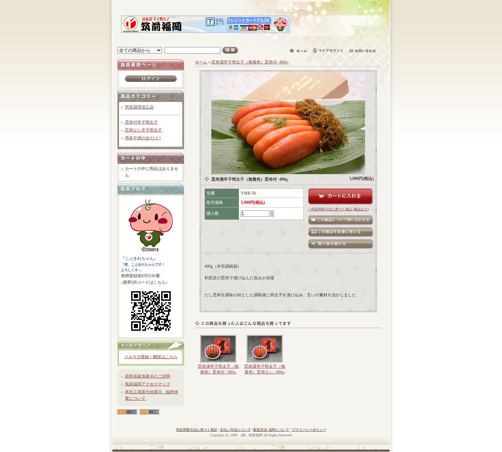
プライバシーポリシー (309, 430)
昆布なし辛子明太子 (143, 130)
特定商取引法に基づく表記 (196, 430)
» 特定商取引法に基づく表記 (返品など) (338, 209)
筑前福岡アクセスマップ (147, 384)
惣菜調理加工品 (139, 107)
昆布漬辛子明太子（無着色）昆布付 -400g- (250, 62)
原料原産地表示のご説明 (147, 376)
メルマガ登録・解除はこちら (151, 356)
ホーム (201, 62)
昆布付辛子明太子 (141, 122)
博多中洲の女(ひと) (143, 138)
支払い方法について (235, 430)
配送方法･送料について (271, 430)
